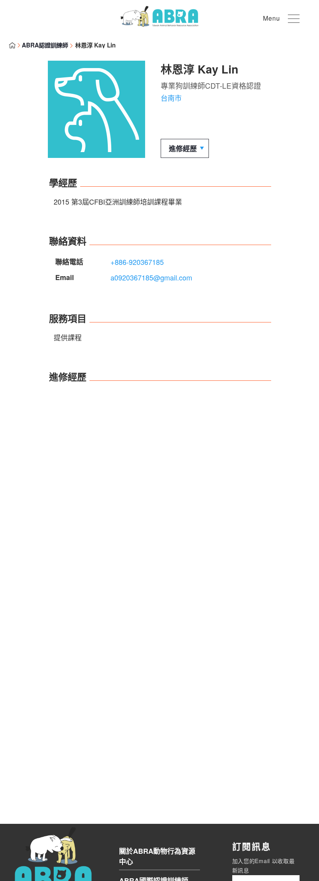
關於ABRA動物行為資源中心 (157, 856)
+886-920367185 (137, 262)
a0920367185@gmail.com (151, 277)
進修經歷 (183, 149)
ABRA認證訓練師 (45, 45)
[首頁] (159, 24)
